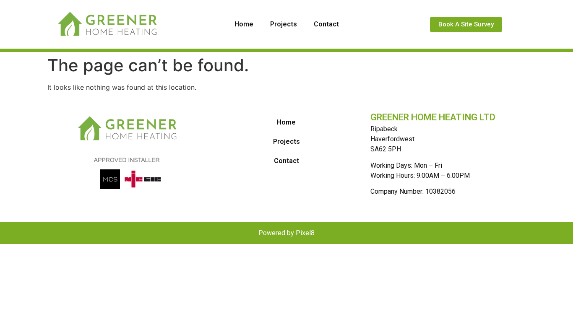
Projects (283, 24)
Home (243, 24)
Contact (326, 24)
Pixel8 (305, 233)
